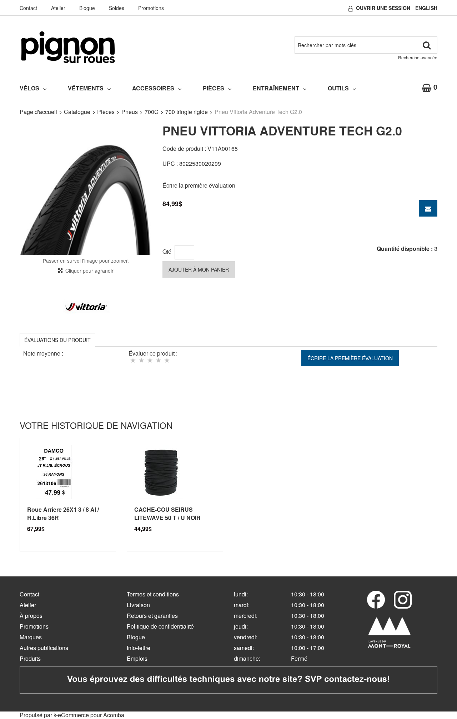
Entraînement (276, 88)
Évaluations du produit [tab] (57, 339)
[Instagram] (403, 600)
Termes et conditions (153, 594)
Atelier (58, 7)
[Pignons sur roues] (68, 47)
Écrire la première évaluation (198, 185)
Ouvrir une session (383, 7)
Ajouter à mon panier (199, 269)
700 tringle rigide (186, 112)
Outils (338, 88)
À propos (31, 615)
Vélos (29, 88)
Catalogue (77, 112)
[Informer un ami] (428, 208)
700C (152, 112)
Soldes (116, 7)
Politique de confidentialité (160, 626)
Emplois (137, 658)
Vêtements (86, 88)
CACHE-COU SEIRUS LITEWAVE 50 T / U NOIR (167, 513)
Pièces (213, 88)
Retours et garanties (152, 615)
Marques (31, 637)
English (426, 7)
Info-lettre (138, 648)
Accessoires (153, 88)
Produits (30, 658)
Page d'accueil (38, 112)
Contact (28, 7)
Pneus (129, 112)
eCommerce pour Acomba (91, 715)
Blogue (87, 7)
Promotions (151, 7)
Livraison (138, 605)
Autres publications (44, 648)
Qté (166, 251)
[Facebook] (376, 600)
